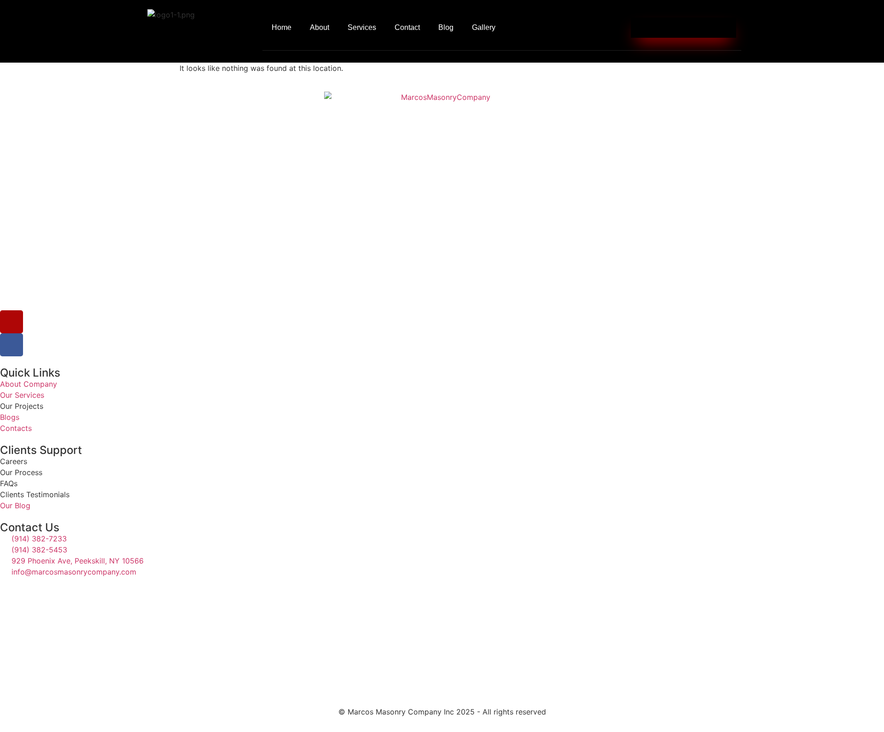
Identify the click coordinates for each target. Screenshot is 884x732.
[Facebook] (11, 344)
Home (281, 27)
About (319, 27)
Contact (407, 27)
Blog (446, 27)
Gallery (483, 27)
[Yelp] (11, 321)
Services (362, 27)
